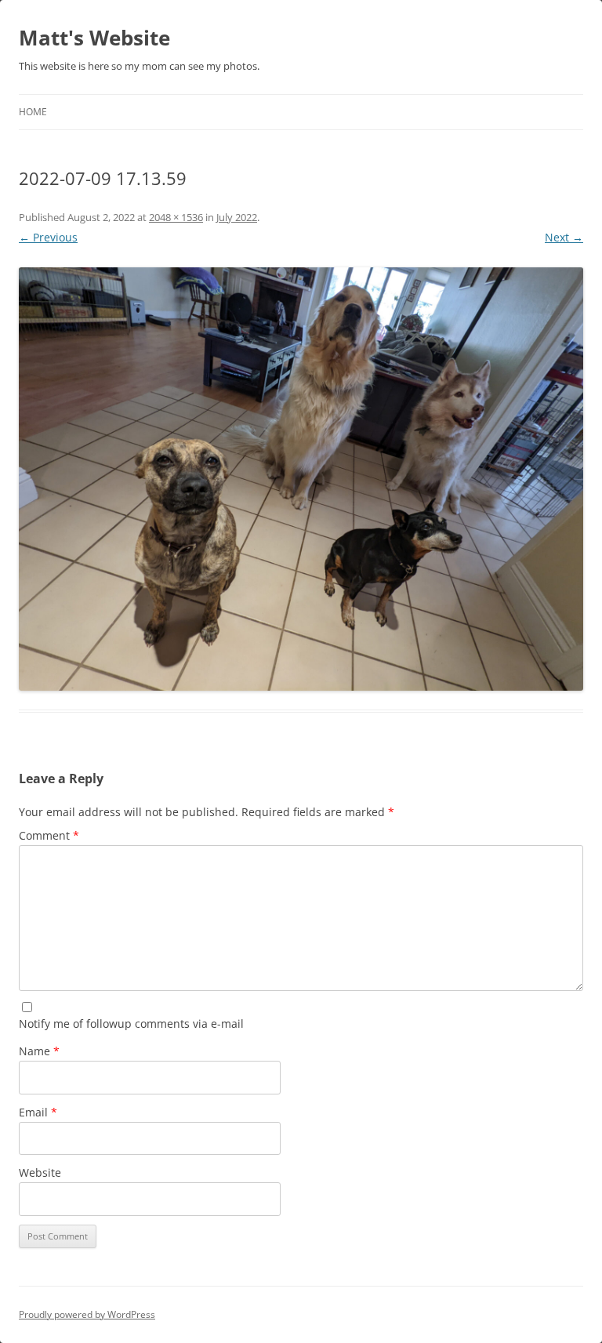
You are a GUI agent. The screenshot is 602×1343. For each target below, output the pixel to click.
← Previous (48, 237)
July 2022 (236, 217)
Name (39, 1051)
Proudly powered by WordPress (87, 1314)
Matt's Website (94, 38)
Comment (49, 835)
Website (40, 1172)
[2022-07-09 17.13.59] (301, 479)
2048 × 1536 (176, 217)
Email (38, 1112)
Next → (564, 237)
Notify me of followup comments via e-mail (131, 1023)
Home (33, 111)
